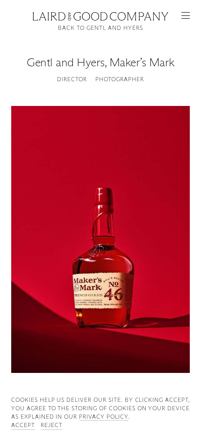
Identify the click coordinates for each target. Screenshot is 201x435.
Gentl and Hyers (66, 62)
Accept (23, 424)
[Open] (185, 15)
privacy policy (103, 416)
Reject (52, 424)
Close (100, 15)
